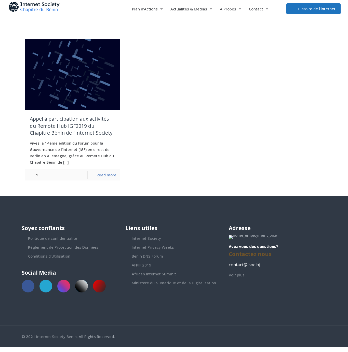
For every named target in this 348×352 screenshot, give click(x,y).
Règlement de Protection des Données (63, 247)
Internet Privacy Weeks (153, 247)
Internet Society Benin (56, 336)
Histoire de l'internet (316, 8)
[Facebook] (304, 336)
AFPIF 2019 (141, 264)
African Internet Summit (154, 273)
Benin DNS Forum (147, 256)
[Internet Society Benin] (37, 9)
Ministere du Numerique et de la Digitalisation (174, 282)
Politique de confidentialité (52, 238)
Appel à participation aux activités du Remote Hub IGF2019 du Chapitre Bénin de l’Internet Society (71, 125)
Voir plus (237, 274)
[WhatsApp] (298, 336)
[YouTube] (318, 336)
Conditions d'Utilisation (49, 256)
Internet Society (146, 238)
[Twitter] (311, 336)
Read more (106, 174)
